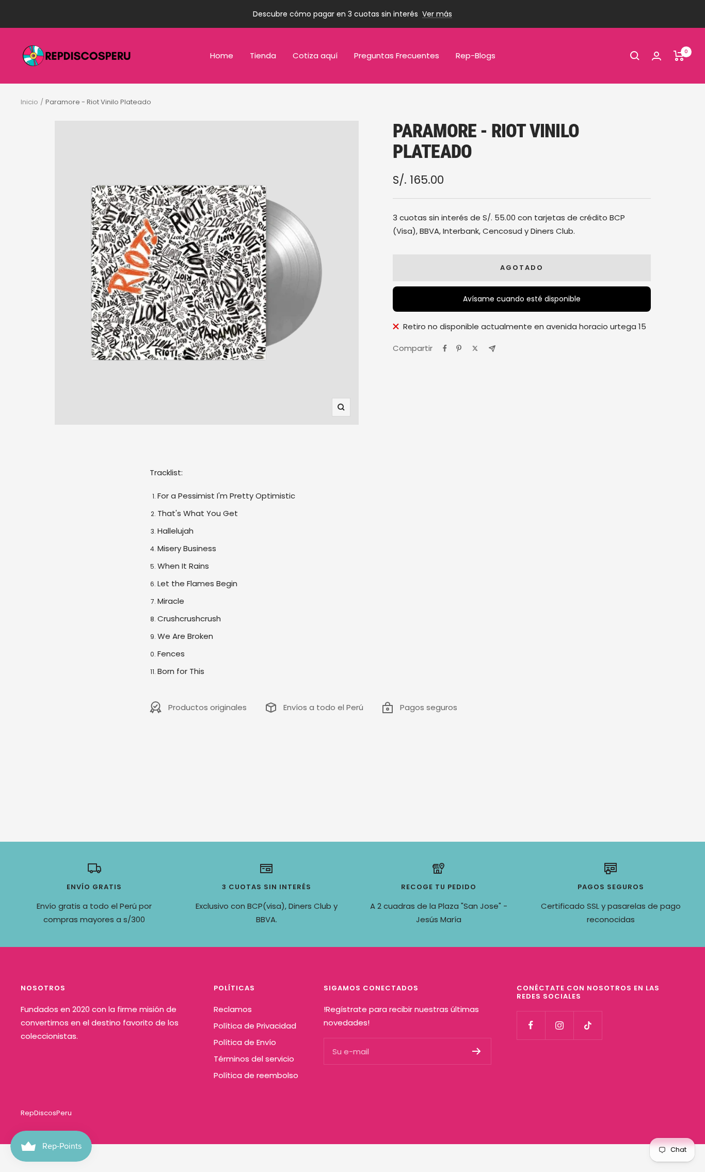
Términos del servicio (254, 1058)
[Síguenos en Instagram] (559, 1025)
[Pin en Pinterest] (458, 348)
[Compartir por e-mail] (492, 348)
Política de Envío (245, 1042)
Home (221, 55)
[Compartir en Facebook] (445, 348)
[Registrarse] (476, 1051)
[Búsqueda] (634, 55)
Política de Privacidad (255, 1025)
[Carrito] (679, 56)
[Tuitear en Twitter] (475, 348)
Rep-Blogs (475, 55)
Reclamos (233, 1009)
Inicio (29, 102)
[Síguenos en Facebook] (531, 1025)
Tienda (263, 55)
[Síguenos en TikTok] (587, 1025)
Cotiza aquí (315, 55)
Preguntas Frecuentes (396, 55)
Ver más (437, 14)
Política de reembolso (256, 1075)
